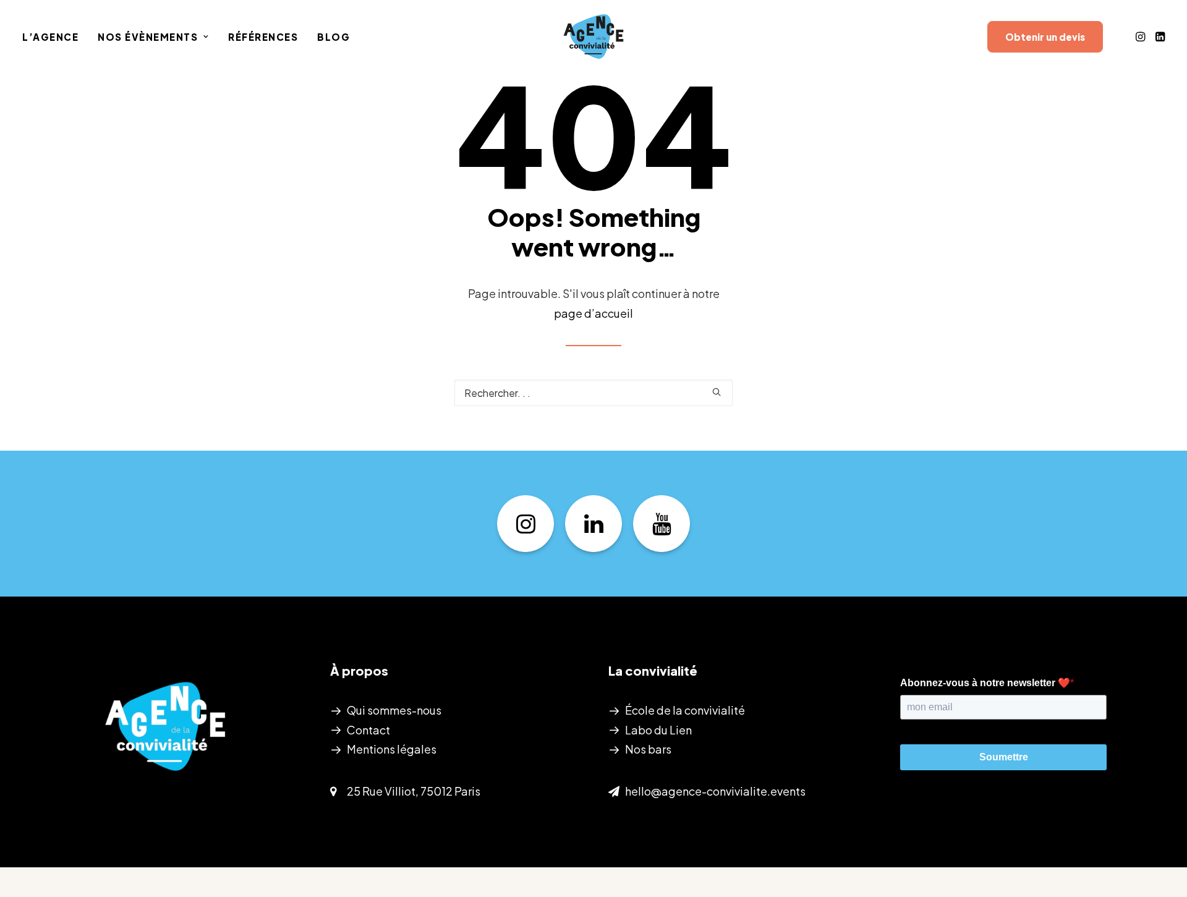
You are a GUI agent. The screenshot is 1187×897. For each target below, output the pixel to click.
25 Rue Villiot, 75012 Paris (413, 791)
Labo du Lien (658, 730)
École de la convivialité (685, 710)
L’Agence (50, 37)
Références (263, 37)
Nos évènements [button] (148, 37)
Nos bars (648, 749)
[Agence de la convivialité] (593, 36)
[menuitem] (54, 36)
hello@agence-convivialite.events (715, 791)
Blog (333, 37)
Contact (368, 730)
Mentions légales (391, 749)
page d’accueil (593, 313)
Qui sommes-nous (394, 710)
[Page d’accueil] (165, 726)
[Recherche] (593, 393)
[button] (1141, 36)
